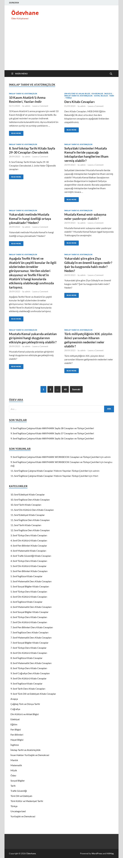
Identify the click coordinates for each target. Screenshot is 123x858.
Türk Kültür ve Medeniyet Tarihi (26, 801)
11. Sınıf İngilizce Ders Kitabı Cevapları (30, 520)
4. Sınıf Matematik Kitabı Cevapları (28, 550)
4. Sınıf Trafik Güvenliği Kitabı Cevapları (30, 555)
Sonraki (76, 389)
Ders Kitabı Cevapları (79, 102)
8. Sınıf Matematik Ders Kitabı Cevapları (31, 663)
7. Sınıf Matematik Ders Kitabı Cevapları (31, 637)
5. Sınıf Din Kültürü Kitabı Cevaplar (28, 566)
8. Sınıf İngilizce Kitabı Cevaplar (26, 657)
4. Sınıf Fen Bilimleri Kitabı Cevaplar (28, 545)
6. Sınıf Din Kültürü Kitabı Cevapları (28, 596)
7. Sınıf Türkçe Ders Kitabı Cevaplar (28, 647)
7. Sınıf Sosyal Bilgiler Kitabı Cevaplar (29, 642)
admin (27, 106)
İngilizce (108, 94)
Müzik (13, 770)
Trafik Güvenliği (18, 790)
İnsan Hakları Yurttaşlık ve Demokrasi (29, 755)
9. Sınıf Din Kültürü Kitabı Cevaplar (28, 678)
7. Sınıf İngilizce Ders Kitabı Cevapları (29, 632)
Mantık (14, 760)
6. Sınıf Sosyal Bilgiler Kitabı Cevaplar (29, 612)
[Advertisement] (61, 48)
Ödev (13, 775)
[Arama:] (61, 409)
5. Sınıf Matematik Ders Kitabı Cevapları (31, 581)
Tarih (111, 96)
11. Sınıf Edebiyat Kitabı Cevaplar (27, 514)
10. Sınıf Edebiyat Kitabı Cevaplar (27, 494)
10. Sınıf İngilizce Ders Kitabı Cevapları (30, 499)
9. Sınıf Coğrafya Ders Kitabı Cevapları (30, 673)
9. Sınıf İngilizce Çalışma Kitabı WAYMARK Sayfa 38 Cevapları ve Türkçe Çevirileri (52, 428)
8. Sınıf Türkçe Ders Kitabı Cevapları (28, 668)
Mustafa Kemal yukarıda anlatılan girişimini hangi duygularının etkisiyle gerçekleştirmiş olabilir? (33, 338)
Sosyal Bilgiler (101, 96)
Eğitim (13, 724)
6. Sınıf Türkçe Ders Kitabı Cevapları (28, 617)
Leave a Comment (40, 106)
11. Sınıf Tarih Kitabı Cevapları (25, 525)
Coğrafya (15, 709)
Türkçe (68, 98)
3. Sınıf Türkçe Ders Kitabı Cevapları (28, 535)
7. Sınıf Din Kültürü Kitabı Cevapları (28, 622)
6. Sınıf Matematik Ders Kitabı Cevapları (31, 606)
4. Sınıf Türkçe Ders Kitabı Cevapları (28, 560)
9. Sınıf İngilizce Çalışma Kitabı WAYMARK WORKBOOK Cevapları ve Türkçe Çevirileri (55, 456)
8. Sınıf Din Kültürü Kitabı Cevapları (28, 652)
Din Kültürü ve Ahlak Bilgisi (77, 94)
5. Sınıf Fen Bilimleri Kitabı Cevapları (29, 571)
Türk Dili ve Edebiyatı (21, 795)
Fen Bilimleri (97, 94)
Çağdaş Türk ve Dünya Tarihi (25, 703)
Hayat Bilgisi (16, 739)
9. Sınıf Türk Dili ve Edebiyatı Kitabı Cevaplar (33, 693)
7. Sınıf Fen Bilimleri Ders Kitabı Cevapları (31, 627)
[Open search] (111, 74)
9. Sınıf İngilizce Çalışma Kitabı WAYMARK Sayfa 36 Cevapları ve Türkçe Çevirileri (52, 438)
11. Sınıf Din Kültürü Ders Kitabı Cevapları (32, 509)
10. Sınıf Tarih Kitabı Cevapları (25, 504)
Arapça (14, 698)
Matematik (16, 765)
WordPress (97, 853)
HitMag (110, 853)
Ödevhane (25, 13)
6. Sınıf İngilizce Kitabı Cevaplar (26, 601)
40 (65, 389)
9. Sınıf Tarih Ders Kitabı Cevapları (27, 688)
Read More (15, 132)
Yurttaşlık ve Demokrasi (22, 816)
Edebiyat (15, 719)
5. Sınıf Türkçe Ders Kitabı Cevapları (28, 591)
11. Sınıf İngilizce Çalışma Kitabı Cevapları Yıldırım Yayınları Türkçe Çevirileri (49, 470)
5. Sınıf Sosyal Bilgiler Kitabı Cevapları (29, 586)
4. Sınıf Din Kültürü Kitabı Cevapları (28, 540)
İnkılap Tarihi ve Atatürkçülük (23, 94)
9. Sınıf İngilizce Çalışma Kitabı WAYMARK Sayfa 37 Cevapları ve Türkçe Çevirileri (52, 433)
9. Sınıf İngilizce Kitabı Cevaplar (26, 683)
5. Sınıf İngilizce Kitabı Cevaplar (26, 576)
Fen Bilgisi (15, 729)
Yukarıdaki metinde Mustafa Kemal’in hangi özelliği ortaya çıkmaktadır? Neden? (30, 218)
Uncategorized (18, 811)
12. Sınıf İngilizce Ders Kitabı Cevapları (30, 530)
